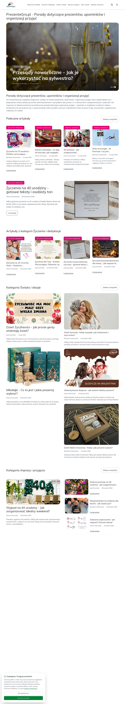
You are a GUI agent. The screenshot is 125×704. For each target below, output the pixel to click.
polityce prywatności (30, 688)
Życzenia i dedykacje (48, 5)
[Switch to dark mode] (117, 4)
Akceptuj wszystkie (23, 698)
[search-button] (112, 5)
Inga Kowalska (39, 268)
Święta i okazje (61, 5)
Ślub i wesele (85, 5)
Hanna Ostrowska (41, 156)
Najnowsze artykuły (33, 5)
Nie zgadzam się (23, 693)
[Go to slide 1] (111, 87)
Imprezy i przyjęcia (73, 5)
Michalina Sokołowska (19, 83)
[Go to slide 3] (115, 87)
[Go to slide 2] (113, 87)
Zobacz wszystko (110, 119)
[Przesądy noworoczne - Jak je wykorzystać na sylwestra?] (62, 57)
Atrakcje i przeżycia (97, 5)
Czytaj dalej (12, 213)
